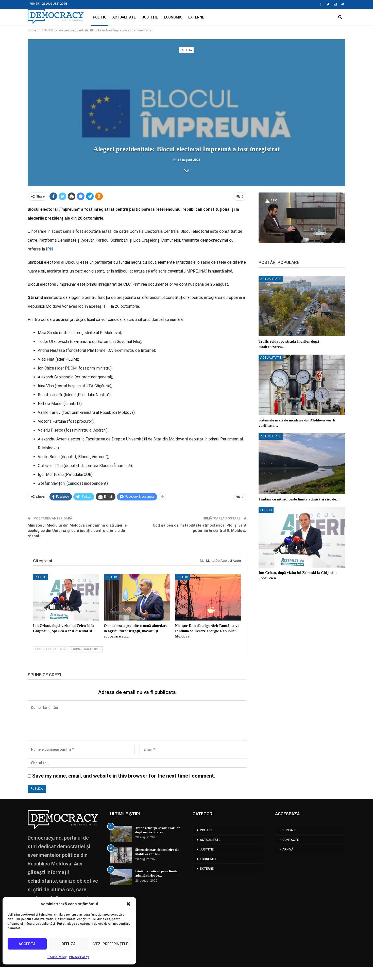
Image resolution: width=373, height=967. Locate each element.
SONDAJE (289, 830)
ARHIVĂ (287, 849)
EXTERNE (196, 17)
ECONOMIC (173, 17)
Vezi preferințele (110, 944)
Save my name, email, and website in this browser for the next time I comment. (123, 776)
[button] (128, 903)
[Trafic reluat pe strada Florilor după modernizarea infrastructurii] (302, 306)
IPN (49, 249)
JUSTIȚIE (150, 17)
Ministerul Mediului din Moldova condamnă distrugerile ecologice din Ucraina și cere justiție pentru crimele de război (77, 530)
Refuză (69, 944)
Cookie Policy (56, 957)
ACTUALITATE (124, 17)
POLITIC (99, 17)
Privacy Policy (79, 957)
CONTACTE (290, 840)
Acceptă (27, 944)
